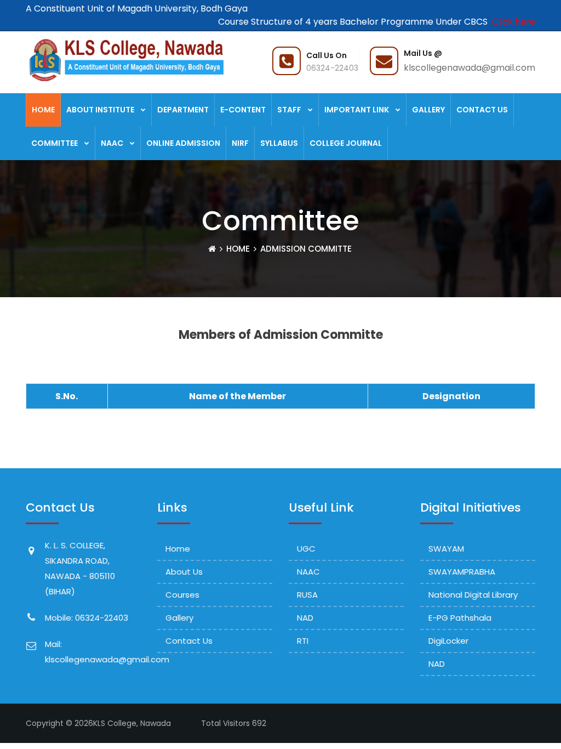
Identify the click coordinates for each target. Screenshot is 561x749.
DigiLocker (448, 640)
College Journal (346, 143)
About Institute (100, 109)
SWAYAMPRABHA (461, 571)
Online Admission (183, 143)
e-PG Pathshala (459, 617)
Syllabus (279, 143)
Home (43, 109)
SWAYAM (446, 548)
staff (289, 109)
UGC (306, 548)
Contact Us (482, 109)
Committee (54, 143)
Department (183, 109)
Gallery (428, 109)
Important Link (356, 109)
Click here (511, 21)
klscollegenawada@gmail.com (469, 67)
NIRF (240, 143)
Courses (182, 594)
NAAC (112, 143)
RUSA (307, 594)
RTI (302, 640)
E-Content (243, 109)
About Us (184, 571)
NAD (305, 617)
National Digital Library (473, 594)
